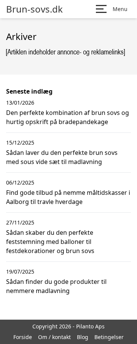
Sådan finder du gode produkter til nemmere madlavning (56, 286)
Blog (82, 337)
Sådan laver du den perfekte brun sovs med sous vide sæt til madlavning (62, 157)
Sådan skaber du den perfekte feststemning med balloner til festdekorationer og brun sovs (50, 241)
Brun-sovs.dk (34, 9)
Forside (22, 337)
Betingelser (109, 337)
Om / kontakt (54, 337)
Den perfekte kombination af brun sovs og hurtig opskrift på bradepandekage (67, 117)
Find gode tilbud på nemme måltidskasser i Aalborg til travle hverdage (68, 197)
